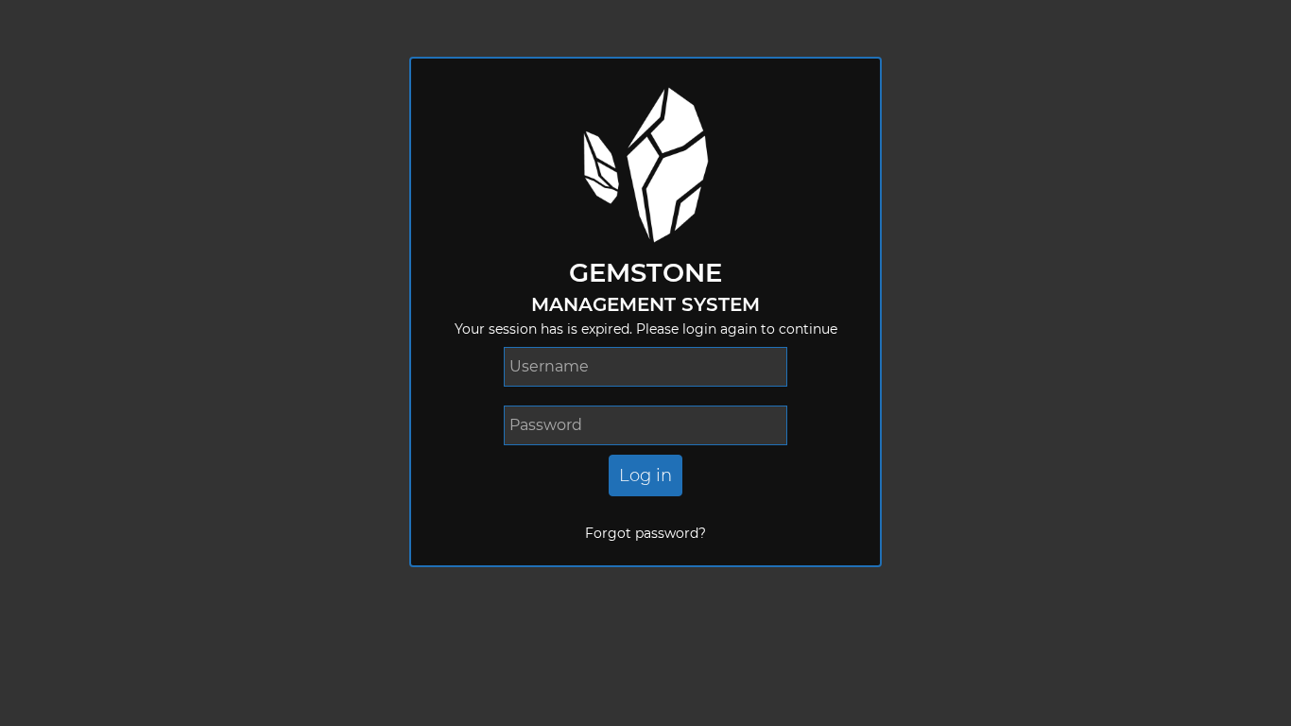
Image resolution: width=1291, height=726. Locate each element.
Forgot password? (645, 533)
